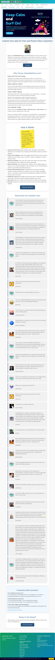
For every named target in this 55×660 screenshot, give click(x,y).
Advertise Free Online (23, 644)
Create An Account (23, 637)
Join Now (27, 65)
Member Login (22, 639)
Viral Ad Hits (21, 655)
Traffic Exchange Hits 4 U (24, 647)
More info (39, 658)
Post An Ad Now (27, 187)
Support (38, 639)
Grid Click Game (12, 7)
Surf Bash (21, 657)
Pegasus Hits (22, 653)
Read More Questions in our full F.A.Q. (15, 610)
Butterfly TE (21, 649)
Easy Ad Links (22, 650)
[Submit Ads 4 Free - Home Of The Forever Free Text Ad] (27, 23)
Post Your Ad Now (27, 624)
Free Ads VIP (22, 652)
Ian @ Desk (27, 53)
